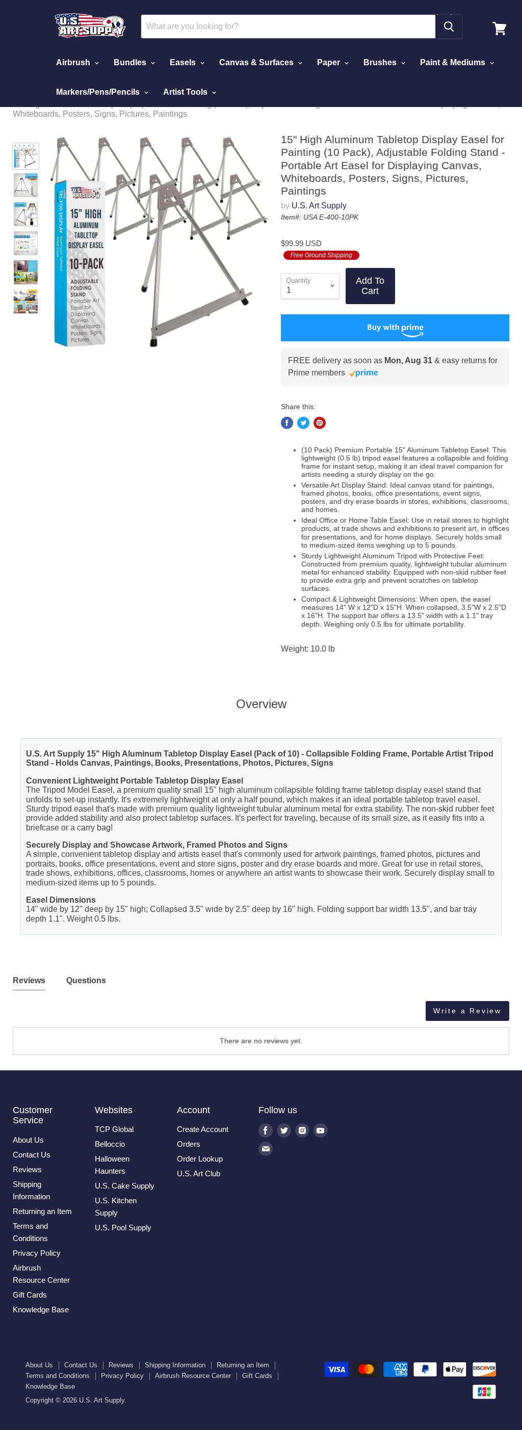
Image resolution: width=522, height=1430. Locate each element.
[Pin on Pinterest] (320, 423)
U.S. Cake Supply (124, 1185)
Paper (329, 62)
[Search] (448, 26)
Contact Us (31, 1154)
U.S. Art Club (198, 1173)
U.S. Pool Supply (123, 1227)
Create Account (202, 1129)
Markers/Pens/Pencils (99, 92)
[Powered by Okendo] (59, 1015)
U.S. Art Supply (319, 205)
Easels (184, 62)
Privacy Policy (37, 1253)
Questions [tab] (86, 980)
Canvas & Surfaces (257, 62)
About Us (28, 1140)
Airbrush (74, 62)
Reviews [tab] (29, 980)
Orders (188, 1144)
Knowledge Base (41, 1309)
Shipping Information (175, 1365)
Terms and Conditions (57, 1376)
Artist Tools (186, 92)
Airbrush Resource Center (193, 1376)
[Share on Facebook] (287, 423)
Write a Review (467, 1011)
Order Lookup (200, 1158)
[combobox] (288, 26)
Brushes (381, 62)
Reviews (27, 1169)
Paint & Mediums (453, 62)
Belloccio (110, 1144)
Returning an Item (42, 1211)
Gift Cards (30, 1294)
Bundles (131, 62)
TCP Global (114, 1129)
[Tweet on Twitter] (303, 423)
